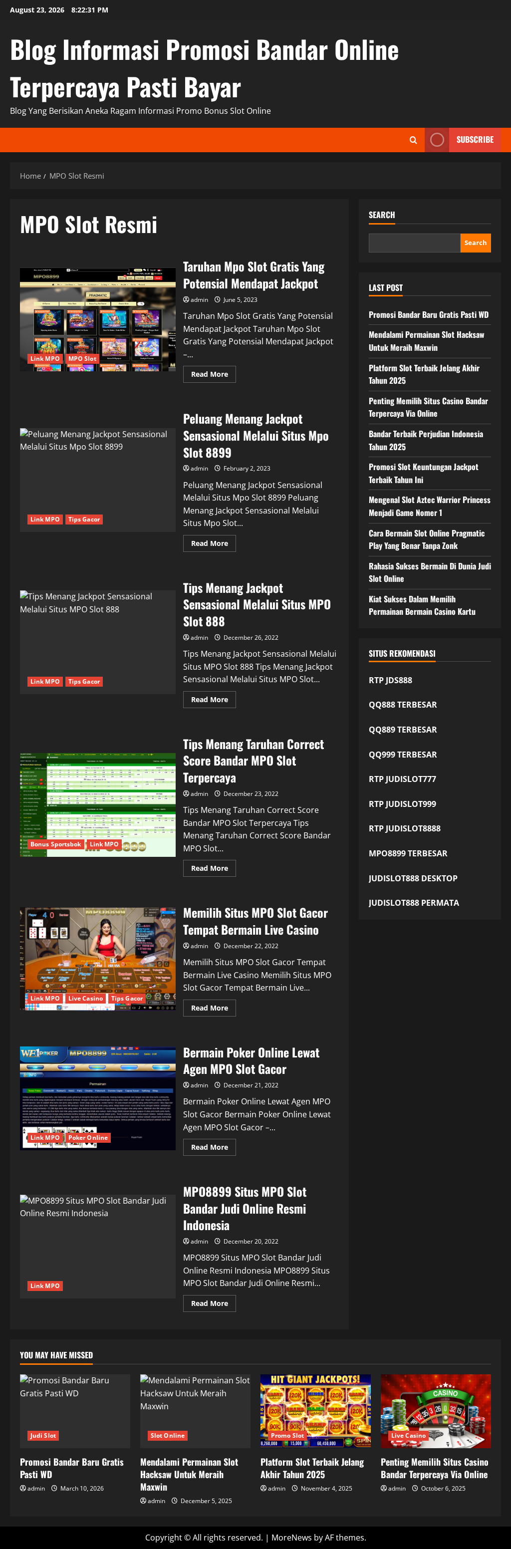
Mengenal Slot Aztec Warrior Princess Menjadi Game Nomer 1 (430, 506)
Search (382, 215)
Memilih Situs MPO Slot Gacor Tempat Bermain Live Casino (98, 959)
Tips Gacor (84, 519)
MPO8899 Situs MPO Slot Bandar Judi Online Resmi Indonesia (98, 1246)
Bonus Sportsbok (55, 844)
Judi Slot (43, 1435)
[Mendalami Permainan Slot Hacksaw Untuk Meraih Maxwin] (195, 1411)
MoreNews (291, 1537)
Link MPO (45, 358)
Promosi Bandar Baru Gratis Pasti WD (429, 314)
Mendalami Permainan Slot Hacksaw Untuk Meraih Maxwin (427, 340)
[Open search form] (413, 140)
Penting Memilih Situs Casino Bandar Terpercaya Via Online (428, 407)
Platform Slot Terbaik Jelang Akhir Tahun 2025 (312, 1468)
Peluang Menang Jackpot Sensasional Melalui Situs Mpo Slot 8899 (98, 480)
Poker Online (88, 1137)
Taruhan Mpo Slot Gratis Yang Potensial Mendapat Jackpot (98, 319)
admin (199, 299)
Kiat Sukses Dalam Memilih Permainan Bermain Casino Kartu (422, 605)
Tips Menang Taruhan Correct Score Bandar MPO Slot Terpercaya (98, 805)
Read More (213, 376)
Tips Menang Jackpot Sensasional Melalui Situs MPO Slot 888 (98, 642)
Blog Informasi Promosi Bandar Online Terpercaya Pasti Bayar (204, 67)
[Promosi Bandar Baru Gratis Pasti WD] (75, 1411)
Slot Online (168, 1435)
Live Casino (85, 998)
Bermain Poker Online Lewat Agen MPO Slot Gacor (98, 1098)
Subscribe (475, 139)
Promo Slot (287, 1435)
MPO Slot (82, 358)
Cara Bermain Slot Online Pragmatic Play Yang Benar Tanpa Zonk (427, 539)
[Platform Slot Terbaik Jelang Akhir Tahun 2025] (315, 1411)
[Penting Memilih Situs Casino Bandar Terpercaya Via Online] (436, 1411)
